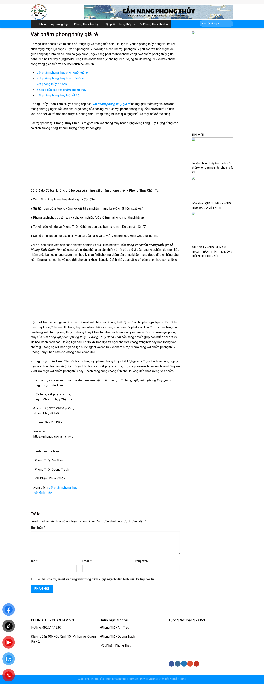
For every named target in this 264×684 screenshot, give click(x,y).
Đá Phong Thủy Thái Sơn (154, 24)
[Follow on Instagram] (178, 664)
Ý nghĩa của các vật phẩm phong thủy (61, 90)
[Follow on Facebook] (171, 664)
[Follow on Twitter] (184, 664)
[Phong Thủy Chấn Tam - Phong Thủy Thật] (54, 12)
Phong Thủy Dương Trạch (54, 24)
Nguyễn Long (178, 679)
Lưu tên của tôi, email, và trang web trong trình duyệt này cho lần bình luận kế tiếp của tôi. (96, 579)
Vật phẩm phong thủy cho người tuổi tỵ (63, 72)
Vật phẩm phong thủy (118, 24)
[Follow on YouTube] (196, 664)
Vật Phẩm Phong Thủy (116, 645)
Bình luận (38, 527)
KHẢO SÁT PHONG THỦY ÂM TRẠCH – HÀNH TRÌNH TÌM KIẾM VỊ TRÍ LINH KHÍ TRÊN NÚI (212, 252)
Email (87, 561)
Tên (34, 561)
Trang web (141, 561)
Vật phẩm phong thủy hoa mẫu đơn (60, 78)
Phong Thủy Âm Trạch (87, 24)
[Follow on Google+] (190, 664)
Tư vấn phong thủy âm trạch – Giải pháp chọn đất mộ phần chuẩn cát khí (212, 168)
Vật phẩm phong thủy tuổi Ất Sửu (59, 95)
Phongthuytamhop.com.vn (121, 679)
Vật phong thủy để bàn (52, 84)
